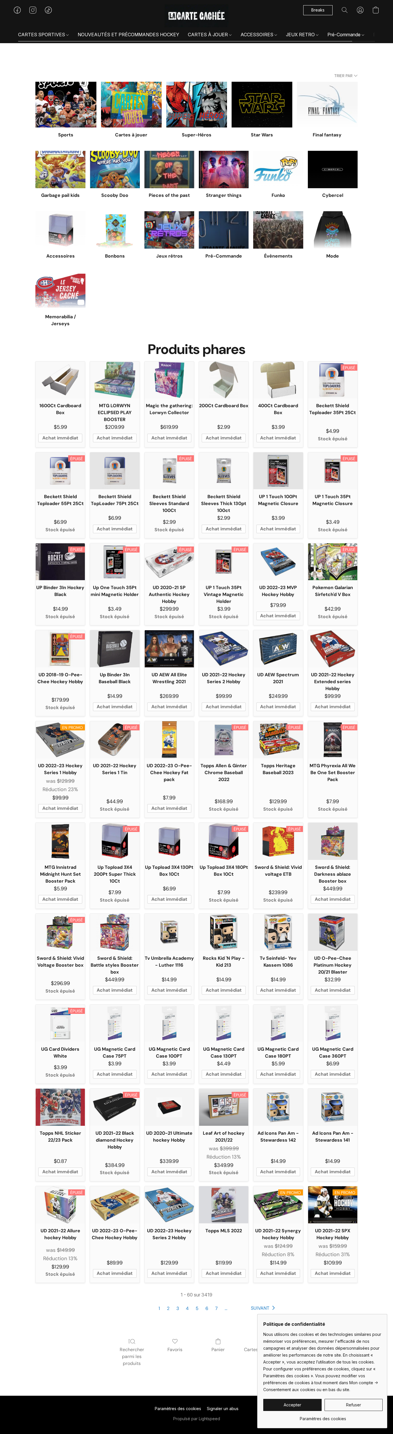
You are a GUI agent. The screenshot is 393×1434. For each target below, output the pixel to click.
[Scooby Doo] (115, 169)
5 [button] (197, 1308)
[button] (197, 15)
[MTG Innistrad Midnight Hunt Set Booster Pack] (60, 841)
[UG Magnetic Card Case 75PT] (114, 1023)
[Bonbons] (115, 230)
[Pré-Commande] (224, 230)
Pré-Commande (344, 34)
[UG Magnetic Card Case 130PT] (223, 1023)
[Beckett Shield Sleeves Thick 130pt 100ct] (223, 471)
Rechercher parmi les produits (132, 1356)
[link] (323, 1416)
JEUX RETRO (301, 34)
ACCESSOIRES (257, 34)
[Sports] (65, 104)
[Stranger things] (224, 169)
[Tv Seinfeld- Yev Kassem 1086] (278, 932)
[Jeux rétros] (169, 230)
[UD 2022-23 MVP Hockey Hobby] (278, 561)
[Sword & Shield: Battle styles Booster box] (114, 932)
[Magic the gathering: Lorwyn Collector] (169, 380)
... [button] (226, 1308)
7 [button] (216, 1308)
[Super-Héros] (196, 104)
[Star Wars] (262, 104)
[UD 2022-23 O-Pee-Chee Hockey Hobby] (114, 1204)
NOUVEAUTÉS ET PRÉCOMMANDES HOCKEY (128, 34)
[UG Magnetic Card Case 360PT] (332, 1023)
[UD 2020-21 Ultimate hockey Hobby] (169, 1107)
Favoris (174, 1350)
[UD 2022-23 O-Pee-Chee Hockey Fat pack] (169, 739)
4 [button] (187, 1308)
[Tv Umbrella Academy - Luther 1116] (169, 932)
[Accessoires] (60, 230)
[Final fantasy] (327, 104)
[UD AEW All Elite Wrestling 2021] (169, 648)
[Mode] (333, 230)
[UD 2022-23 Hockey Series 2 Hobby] (169, 1204)
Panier (218, 1350)
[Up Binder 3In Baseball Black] (114, 648)
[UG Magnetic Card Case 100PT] (169, 1023)
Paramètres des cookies (178, 1408)
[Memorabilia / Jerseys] (60, 290)
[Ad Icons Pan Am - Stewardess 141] (332, 1107)
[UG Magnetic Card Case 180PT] (278, 1023)
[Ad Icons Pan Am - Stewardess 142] (278, 1107)
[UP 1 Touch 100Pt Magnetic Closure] (278, 471)
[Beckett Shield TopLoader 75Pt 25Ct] (114, 471)
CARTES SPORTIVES (42, 34)
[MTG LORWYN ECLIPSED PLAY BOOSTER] (114, 380)
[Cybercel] (333, 169)
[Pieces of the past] (169, 169)
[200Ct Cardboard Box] (223, 380)
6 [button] (206, 1308)
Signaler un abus (223, 1408)
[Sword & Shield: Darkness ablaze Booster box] (332, 841)
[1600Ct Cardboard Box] (60, 380)
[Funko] (278, 169)
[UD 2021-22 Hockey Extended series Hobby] (332, 648)
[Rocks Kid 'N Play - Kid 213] (223, 932)
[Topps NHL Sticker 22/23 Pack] (60, 1107)
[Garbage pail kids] (60, 169)
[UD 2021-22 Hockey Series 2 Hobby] (223, 648)
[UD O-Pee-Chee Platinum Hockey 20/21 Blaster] (332, 932)
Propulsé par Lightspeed (196, 1418)
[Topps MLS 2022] (223, 1204)
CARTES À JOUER (208, 34)
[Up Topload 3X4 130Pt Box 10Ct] (169, 841)
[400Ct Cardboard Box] (278, 380)
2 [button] (168, 1308)
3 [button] (177, 1308)
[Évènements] (278, 230)
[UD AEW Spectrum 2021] (278, 648)
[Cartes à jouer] (131, 104)
